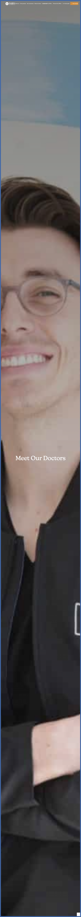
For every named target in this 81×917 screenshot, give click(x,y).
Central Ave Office (48, 3)
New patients (23, 3)
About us (17, 3)
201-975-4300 (66, 3)
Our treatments (30, 3)
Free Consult (75, 3)
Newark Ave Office (57, 3)
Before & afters (38, 3)
